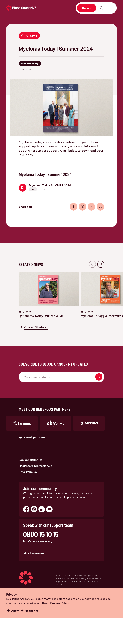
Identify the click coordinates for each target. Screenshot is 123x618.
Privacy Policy (59, 603)
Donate (86, 8)
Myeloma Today (29, 63)
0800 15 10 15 (41, 534)
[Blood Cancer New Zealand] (21, 8)
